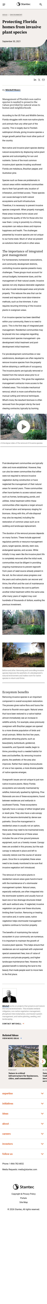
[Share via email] (43, 79)
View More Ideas (10, 1038)
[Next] (43, 1061)
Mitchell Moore (12, 89)
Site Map (23, 1202)
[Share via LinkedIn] (35, 79)
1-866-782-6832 (16, 1163)
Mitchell (5, 1006)
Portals (23, 1198)
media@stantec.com (27, 1169)
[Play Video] (23, 427)
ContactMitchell (11, 1024)
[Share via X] (39, 79)
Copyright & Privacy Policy (23, 1194)
